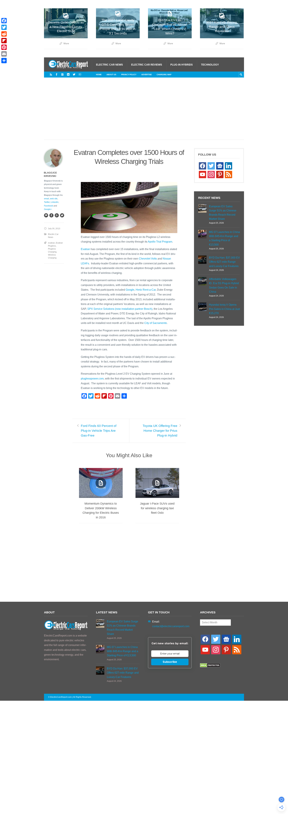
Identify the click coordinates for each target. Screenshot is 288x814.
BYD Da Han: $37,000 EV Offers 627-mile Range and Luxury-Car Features (224, 261)
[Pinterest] (4, 47)
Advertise (146, 75)
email (46, 198)
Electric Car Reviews (146, 64)
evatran (51, 243)
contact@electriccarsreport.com (170, 626)
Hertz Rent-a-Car (146, 289)
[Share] (4, 60)
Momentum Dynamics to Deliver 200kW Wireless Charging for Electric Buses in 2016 (100, 510)
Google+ (48, 209)
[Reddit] (4, 34)
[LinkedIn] (68, 74)
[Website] (46, 215)
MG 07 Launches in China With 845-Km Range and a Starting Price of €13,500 (224, 238)
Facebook (48, 206)
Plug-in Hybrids (181, 64)
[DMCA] (210, 666)
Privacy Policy (128, 75)
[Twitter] (74, 74)
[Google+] (57, 215)
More (66, 43)
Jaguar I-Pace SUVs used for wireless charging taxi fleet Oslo (157, 508)
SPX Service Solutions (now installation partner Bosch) (119, 308)
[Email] (4, 54)
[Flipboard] (4, 40)
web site (54, 198)
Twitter (47, 202)
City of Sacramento (155, 323)
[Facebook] (57, 74)
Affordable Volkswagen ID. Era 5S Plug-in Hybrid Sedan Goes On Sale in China (224, 285)
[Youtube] (80, 74)
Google (130, 289)
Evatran (85, 249)
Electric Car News (109, 64)
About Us (111, 75)
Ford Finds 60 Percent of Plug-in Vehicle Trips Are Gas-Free (98, 430)
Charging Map (164, 75)
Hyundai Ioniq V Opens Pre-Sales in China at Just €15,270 (224, 308)
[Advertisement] (144, 112)
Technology (210, 64)
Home (99, 75)
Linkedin (54, 202)
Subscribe (170, 661)
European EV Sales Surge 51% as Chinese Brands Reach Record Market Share (222, 212)
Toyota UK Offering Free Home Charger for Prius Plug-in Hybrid (160, 430)
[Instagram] (62, 74)
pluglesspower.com (92, 378)
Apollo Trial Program (160, 241)
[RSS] (51, 74)
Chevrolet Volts (148, 258)
